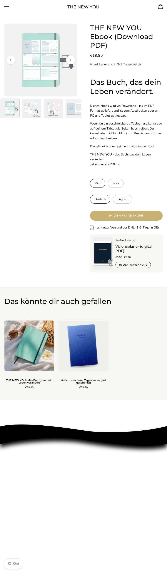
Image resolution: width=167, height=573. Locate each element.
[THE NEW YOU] (83, 7)
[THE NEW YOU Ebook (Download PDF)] (10, 108)
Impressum (13, 485)
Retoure (10, 492)
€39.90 (29, 387)
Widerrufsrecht (16, 542)
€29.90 (83, 387)
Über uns (11, 478)
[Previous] (11, 60)
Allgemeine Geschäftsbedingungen (32, 535)
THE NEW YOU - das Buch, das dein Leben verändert (120, 157)
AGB (8, 506)
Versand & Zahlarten (20, 499)
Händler (10, 521)
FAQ (7, 528)
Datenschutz (14, 514)
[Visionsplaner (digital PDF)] (103, 253)
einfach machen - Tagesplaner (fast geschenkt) (83, 381)
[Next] (70, 60)
